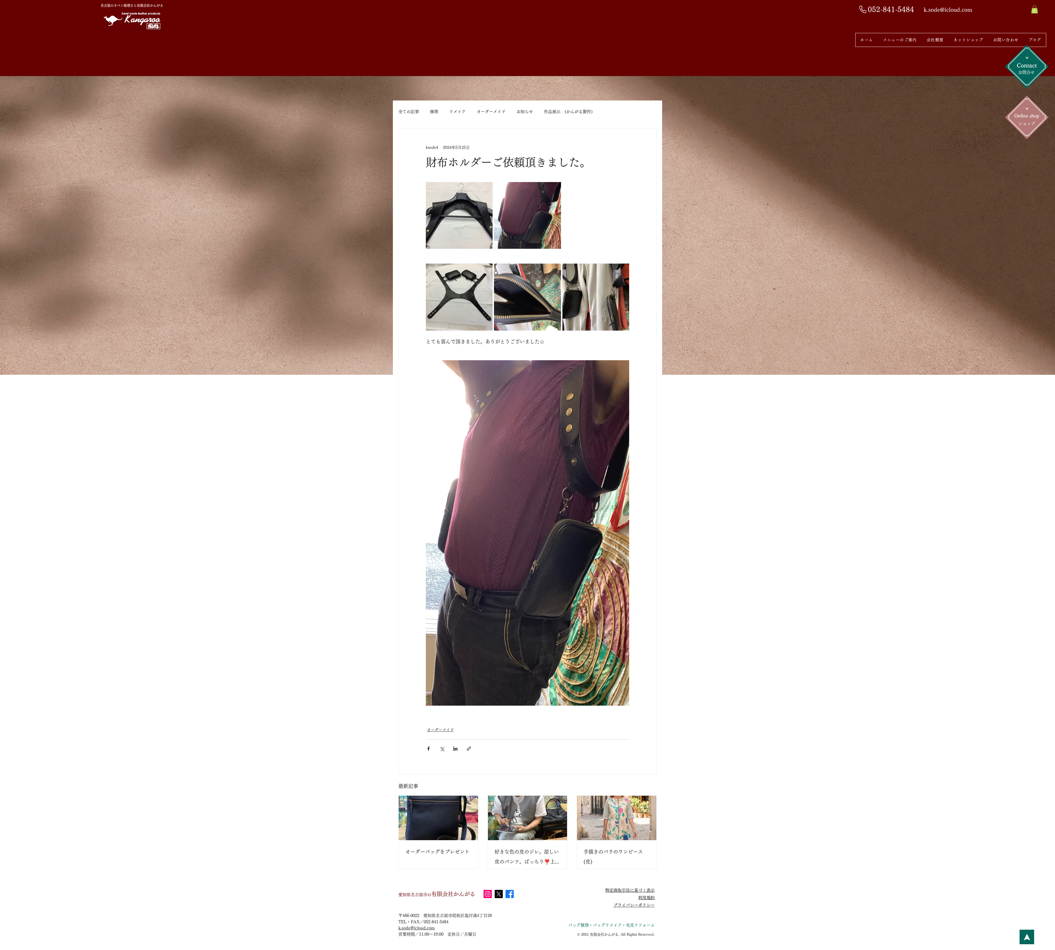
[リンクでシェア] (468, 748)
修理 (434, 112)
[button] (1034, 9)
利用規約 (646, 898)
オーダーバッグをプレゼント (437, 851)
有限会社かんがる (436, 894)
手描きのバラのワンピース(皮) (613, 856)
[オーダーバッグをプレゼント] (438, 818)
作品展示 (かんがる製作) (568, 112)
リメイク (457, 112)
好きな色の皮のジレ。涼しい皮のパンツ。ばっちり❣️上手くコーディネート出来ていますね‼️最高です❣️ (527, 858)
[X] (499, 894)
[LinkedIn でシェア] (455, 748)
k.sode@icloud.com (416, 928)
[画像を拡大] (459, 215)
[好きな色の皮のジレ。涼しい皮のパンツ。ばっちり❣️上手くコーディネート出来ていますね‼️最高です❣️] (527, 818)
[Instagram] (488, 894)
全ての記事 (408, 112)
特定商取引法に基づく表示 (630, 890)
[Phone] (862, 9)
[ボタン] (1026, 937)
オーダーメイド (491, 112)
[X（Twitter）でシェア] (442, 748)
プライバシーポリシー (634, 905)
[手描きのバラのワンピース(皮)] (616, 818)
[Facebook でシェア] (428, 748)
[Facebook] (510, 894)
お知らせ (525, 112)
